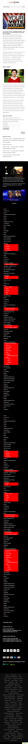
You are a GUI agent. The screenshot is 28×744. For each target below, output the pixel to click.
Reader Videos (7, 296)
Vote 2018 (21, 47)
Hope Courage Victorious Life (10, 43)
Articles (5, 252)
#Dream (11, 35)
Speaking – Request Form (10, 266)
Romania (14, 45)
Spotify (7, 244)
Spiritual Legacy (14, 47)
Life (22, 43)
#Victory (20, 36)
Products (6, 261)
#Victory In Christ (7, 38)
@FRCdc (11, 40)
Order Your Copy (10, 310)
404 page (6, 230)
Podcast (6, 243)
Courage (11, 42)
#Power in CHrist (14, 36)
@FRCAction (6, 40)
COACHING (6, 223)
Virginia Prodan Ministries (10, 214)
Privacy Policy (7, 382)
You (4, 49)
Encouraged (7, 333)
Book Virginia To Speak (11, 327)
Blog (7, 278)
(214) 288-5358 (14, 638)
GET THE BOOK (7, 368)
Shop (5, 255)
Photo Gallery (9, 287)
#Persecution (6, 36)
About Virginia (16, 40)
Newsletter (8, 250)
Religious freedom (7, 45)
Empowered (8, 350)
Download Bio (9, 325)
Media (7, 276)
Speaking (14, 203)
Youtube (8, 248)
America (23, 40)
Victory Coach (7, 239)
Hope (22, 42)
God (20, 42)
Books (7, 352)
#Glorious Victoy (17, 35)
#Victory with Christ (16, 38)
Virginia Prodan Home (9, 320)
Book (5, 227)
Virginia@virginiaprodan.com (10, 631)
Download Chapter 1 (10, 308)
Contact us (6, 313)
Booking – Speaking (8, 263)
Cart (5, 282)
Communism (6, 42)
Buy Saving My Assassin (9, 269)
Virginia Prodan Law (8, 221)
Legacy (19, 43)
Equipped (6, 338)
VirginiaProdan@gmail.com (13, 630)
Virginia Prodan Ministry (9, 273)
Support (6, 335)
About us (6, 329)
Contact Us (6, 210)
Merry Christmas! (7, 144)
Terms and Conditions (9, 380)
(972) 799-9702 (10, 629)
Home (5, 209)
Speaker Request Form (11, 264)
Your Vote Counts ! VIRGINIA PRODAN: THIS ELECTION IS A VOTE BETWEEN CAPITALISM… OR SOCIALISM (14, 32)
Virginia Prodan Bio (8, 317)
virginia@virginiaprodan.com (13, 639)
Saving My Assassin (8, 331)
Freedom (16, 42)
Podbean (8, 246)
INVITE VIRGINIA (7, 238)
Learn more (6, 112)
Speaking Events (6, 47)
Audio (5, 232)
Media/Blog (6, 275)
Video (7, 288)
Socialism (19, 45)
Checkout (6, 409)
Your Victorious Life (9, 49)
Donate (5, 303)
